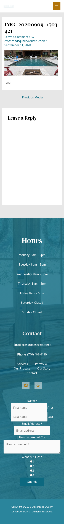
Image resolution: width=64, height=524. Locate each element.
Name (32, 401)
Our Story (43, 368)
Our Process (22, 368)
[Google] (38, 385)
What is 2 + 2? (32, 457)
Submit (32, 482)
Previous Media (32, 97)
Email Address (32, 424)
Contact (32, 373)
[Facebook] (26, 385)
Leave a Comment (16, 37)
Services (22, 364)
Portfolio (41, 364)
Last (50, 417)
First (50, 408)
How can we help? (32, 437)
